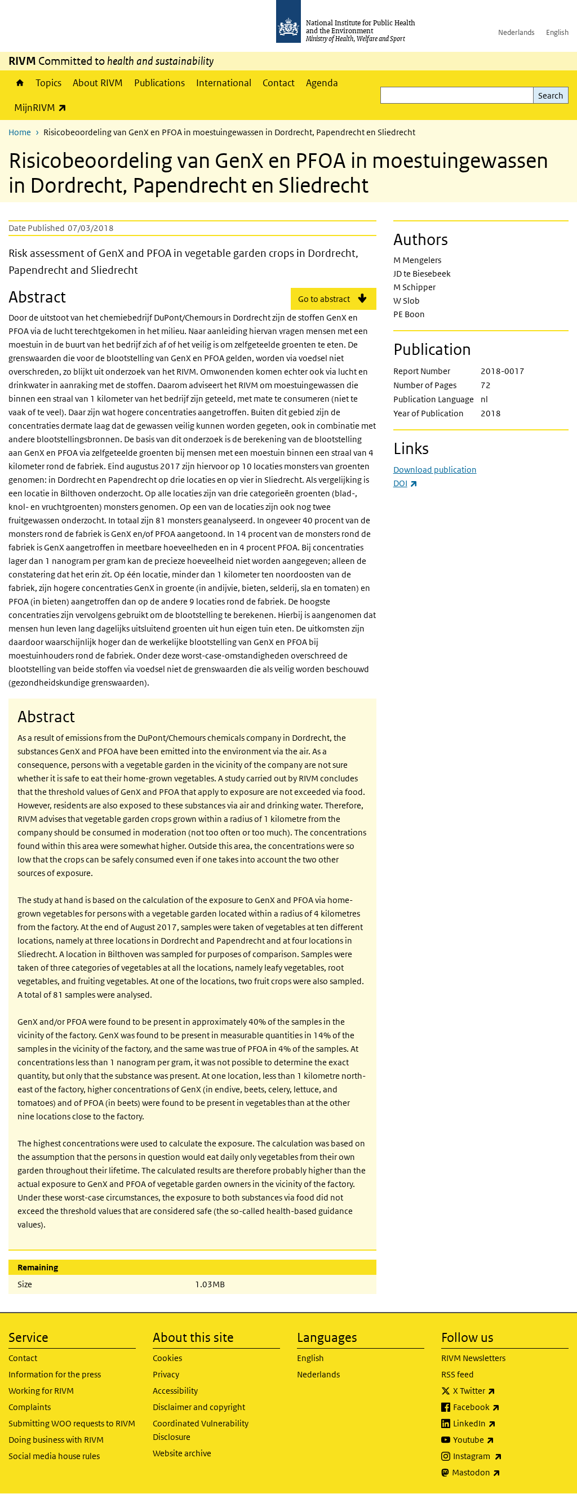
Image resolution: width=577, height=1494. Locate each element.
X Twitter (503, 1390)
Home (19, 82)
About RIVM (98, 83)
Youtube (503, 1439)
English (557, 32)
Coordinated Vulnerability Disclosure (200, 1430)
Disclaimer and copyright (199, 1407)
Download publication (435, 469)
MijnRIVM (43, 107)
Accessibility (175, 1390)
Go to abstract (324, 299)
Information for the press (54, 1374)
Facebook (506, 1406)
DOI (405, 483)
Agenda (322, 83)
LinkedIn (504, 1423)
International (223, 83)
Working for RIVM (41, 1390)
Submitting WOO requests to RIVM (71, 1423)
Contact (279, 83)
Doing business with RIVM (56, 1439)
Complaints (29, 1407)
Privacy (166, 1374)
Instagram (507, 1455)
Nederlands (516, 32)
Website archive (182, 1453)
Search (550, 95)
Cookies (167, 1358)
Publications (159, 83)
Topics (48, 83)
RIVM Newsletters (473, 1358)
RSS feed (457, 1374)
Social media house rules (54, 1456)
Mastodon (506, 1472)
